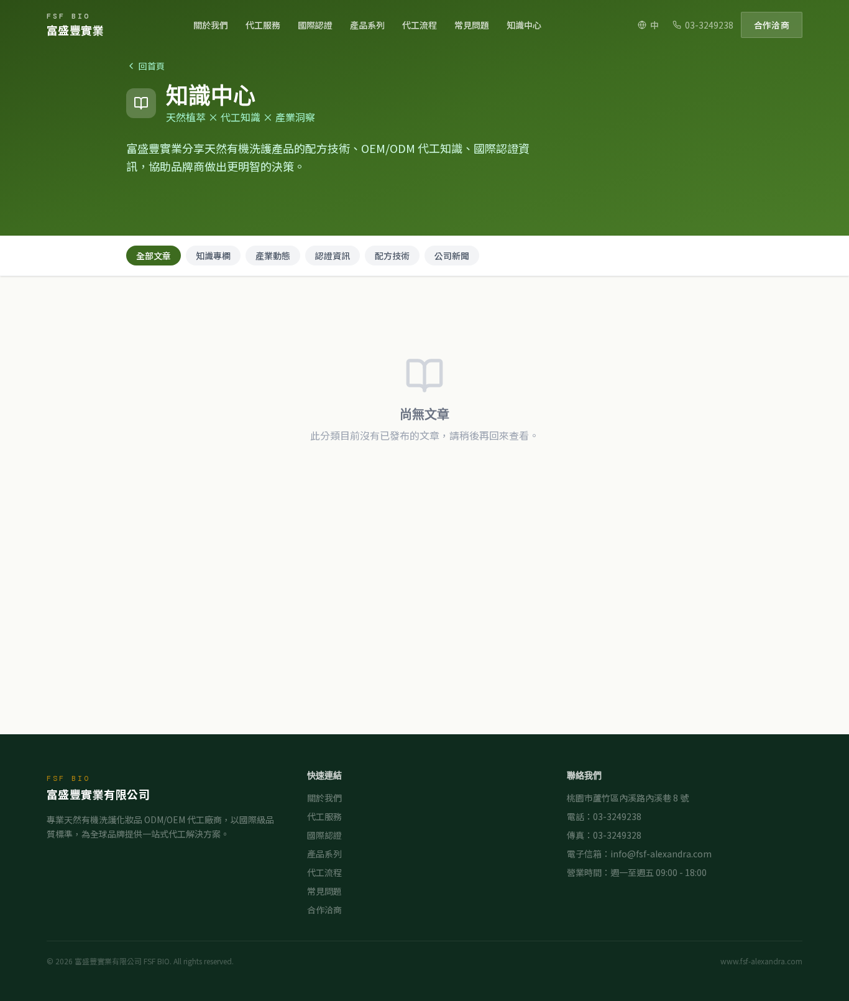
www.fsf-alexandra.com (761, 961)
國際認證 (315, 25)
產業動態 (272, 255)
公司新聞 (451, 255)
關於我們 (210, 25)
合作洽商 (771, 25)
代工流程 (419, 25)
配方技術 (392, 255)
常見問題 (471, 25)
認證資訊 (332, 255)
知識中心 (524, 25)
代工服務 (263, 25)
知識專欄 (213, 255)
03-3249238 (709, 25)
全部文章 (153, 255)
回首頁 (152, 66)
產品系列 (367, 25)
